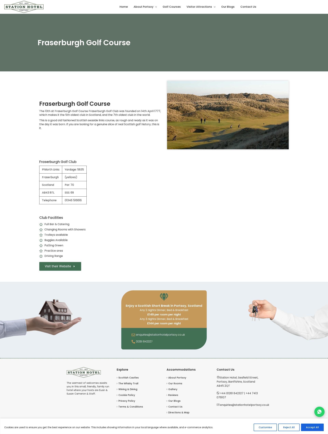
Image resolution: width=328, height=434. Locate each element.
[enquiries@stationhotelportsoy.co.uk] (133, 335)
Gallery (172, 389)
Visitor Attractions (199, 7)
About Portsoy (143, 7)
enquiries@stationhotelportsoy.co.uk (160, 335)
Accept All (312, 427)
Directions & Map (178, 412)
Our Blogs (228, 7)
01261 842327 (144, 341)
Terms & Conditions (130, 406)
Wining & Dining (127, 389)
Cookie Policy (126, 395)
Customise (265, 427)
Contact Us (248, 7)
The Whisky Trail (128, 383)
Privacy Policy (126, 401)
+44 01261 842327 (231, 393)
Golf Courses (172, 7)
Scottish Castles (128, 377)
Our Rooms (175, 383)
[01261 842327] (133, 342)
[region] (164, 426)
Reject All (289, 427)
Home (124, 7)
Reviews (173, 395)
